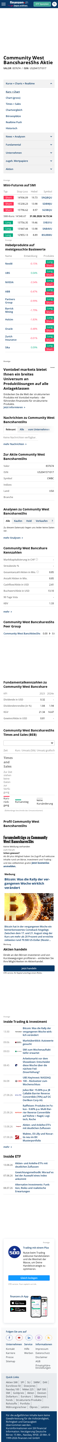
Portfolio (25, 1403)
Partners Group (10, 301)
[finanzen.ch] (19, 2)
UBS (7, 273)
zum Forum (9, 849)
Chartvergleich (14, 110)
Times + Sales (13, 104)
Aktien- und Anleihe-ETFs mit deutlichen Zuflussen (37, 1126)
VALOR (7, 68)
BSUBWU (47, 235)
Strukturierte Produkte (28, 1400)
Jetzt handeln (29, 968)
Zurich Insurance (11, 338)
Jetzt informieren (13, 407)
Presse (10, 1357)
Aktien (30, 1393)
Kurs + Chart (13, 91)
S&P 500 (41, 1389)
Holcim (9, 319)
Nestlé (8, 263)
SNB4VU (47, 228)
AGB (38, 1361)
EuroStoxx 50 (13, 1385)
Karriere (10, 1353)
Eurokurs (26, 1396)
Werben (28, 1353)
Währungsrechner (16, 1407)
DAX (45, 1382)
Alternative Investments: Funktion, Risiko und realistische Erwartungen (32, 1188)
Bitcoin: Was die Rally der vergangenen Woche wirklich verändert (37, 1032)
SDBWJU (47, 203)
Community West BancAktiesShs (22, 633)
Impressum (42, 1349)
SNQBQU (46, 197)
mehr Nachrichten (13, 444)
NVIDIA (9, 282)
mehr (6, 611)
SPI (22, 1382)
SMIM (36, 1382)
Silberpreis (40, 1396)
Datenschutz (43, 1353)
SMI (8, 1393)
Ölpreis (34, 1407)
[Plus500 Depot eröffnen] (17, 5)
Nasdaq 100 (12, 1389)
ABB (7, 291)
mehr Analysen (12, 537)
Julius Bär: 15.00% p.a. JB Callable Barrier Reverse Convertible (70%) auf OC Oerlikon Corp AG (37, 1095)
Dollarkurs (12, 1396)
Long (50, 261)
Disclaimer (41, 1357)
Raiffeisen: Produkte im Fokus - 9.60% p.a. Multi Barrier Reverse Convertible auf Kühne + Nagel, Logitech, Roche (38, 1112)
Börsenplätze (13, 116)
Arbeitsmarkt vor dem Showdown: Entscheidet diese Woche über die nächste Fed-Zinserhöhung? (36, 1065)
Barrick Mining (9, 310)
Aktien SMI (12, 1382)
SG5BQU (47, 210)
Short (49, 265)
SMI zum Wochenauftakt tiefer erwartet (37, 1051)
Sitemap (10, 1361)
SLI (28, 1382)
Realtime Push (14, 122)
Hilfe (26, 1349)
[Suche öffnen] (54, 4)
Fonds (9, 1400)
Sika (7, 347)
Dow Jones (30, 1385)
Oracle (9, 328)
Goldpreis (18, 1393)
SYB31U (47, 222)
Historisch (11, 128)
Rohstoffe (11, 1403)
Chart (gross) (13, 97)
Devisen (41, 1393)
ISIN (26, 68)
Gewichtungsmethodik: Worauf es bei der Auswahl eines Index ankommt (34, 1176)
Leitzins (45, 1407)
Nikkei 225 (28, 1389)
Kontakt (10, 1349)
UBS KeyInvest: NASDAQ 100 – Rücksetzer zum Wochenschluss (37, 1081)
